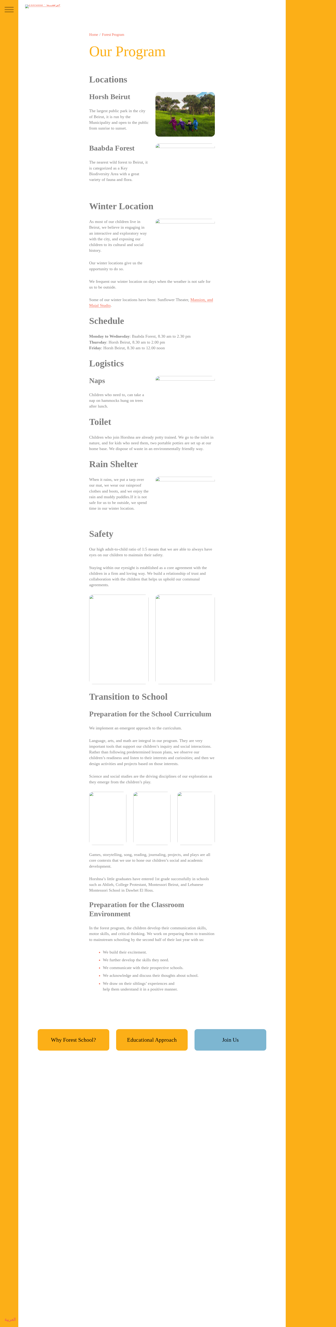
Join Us (230, 1040)
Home (93, 35)
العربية (10, 1319)
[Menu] (9, 10)
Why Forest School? (73, 1040)
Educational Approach (152, 1040)
